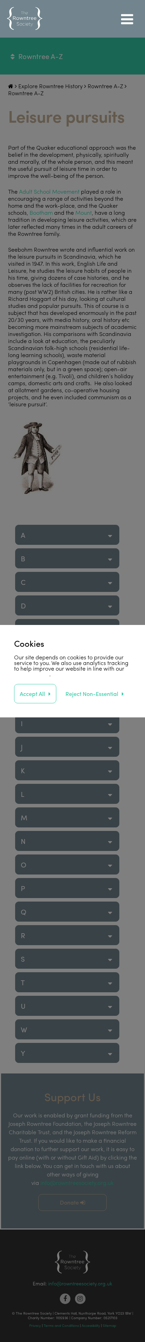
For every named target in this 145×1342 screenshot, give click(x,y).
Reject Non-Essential (91, 694)
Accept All (32, 694)
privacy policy (31, 674)
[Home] (24, 19)
